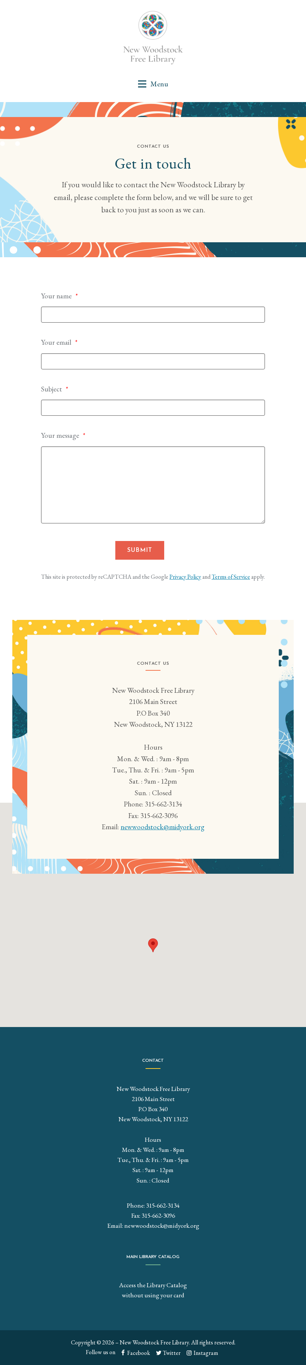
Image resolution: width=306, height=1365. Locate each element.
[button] (153, 84)
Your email (56, 342)
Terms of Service (231, 577)
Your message (60, 435)
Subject (51, 389)
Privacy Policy (185, 577)
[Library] (153, 37)
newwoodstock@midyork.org (162, 826)
